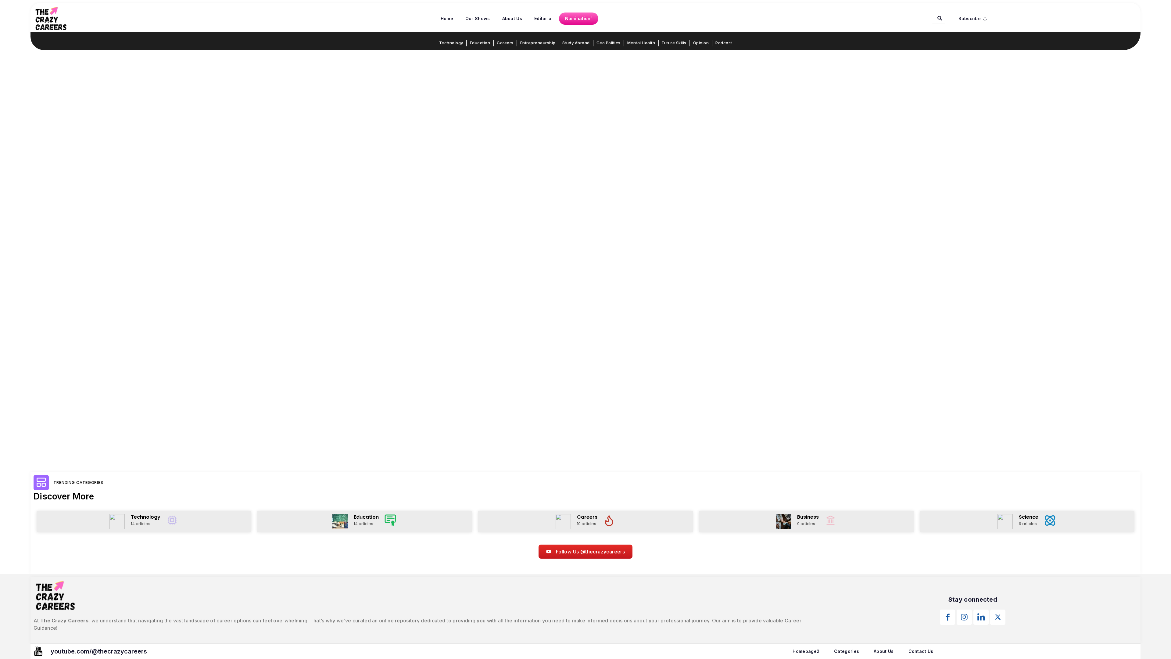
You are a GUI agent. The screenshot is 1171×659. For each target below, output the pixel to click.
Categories (846, 651)
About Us (512, 18)
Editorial (543, 18)
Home (447, 18)
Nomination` (578, 18)
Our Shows (477, 18)
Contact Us (920, 651)
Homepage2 (806, 651)
